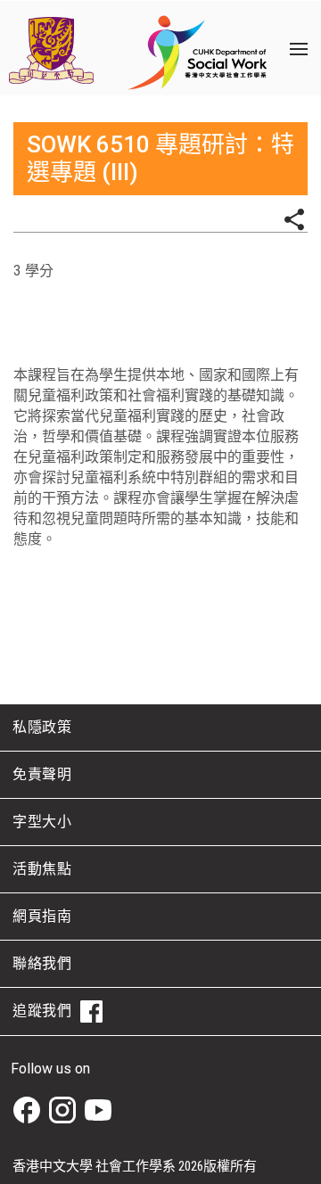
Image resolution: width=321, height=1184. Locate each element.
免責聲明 (41, 774)
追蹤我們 (41, 1010)
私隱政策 (41, 727)
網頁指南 (41, 916)
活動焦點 (41, 868)
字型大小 (41, 821)
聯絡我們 (41, 963)
